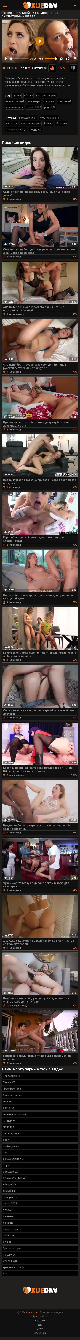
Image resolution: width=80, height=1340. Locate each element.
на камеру (34, 101)
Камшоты (11, 123)
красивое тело (15, 107)
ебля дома (9, 1184)
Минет (48, 123)
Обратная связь (39, 1316)
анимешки (9, 1190)
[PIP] (68, 59)
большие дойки (12, 1095)
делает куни (10, 1260)
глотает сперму (46, 95)
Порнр (7, 1165)
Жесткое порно (49, 117)
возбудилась (11, 1146)
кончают (48, 101)
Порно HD (35, 129)
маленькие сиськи (14, 1114)
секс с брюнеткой (14, 1158)
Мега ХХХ (9, 1082)
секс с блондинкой (14, 1178)
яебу (6, 1139)
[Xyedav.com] (40, 8)
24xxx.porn (40, 1320)
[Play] (6, 59)
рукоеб (7, 1241)
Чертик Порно (11, 1075)
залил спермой (15, 101)
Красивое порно (31, 123)
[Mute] (41, 59)
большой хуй (11, 1171)
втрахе (16, 95)
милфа (7, 1101)
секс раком (10, 1197)
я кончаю (8, 1216)
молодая (8, 1126)
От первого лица (16, 129)
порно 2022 (10, 1203)
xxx (5, 1273)
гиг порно (9, 1120)
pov (5, 1152)
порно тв (8, 1235)
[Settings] (61, 59)
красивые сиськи (13, 1267)
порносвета (10, 1229)
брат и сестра (11, 1248)
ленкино (8, 1222)
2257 (40, 1324)
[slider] (19, 58)
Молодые (62, 123)
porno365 (50, 107)
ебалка (28, 95)
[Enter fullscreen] (74, 59)
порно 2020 (34, 107)
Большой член (27, 117)
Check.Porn (40, 1333)
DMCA (40, 1329)
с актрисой (64, 101)
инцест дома (11, 1133)
